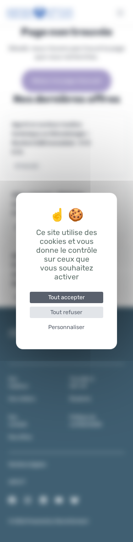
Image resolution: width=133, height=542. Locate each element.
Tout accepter (66, 297)
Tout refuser (66, 312)
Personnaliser (66, 327)
